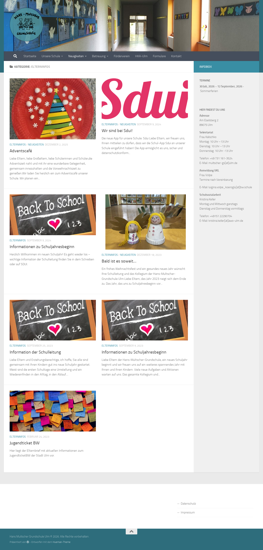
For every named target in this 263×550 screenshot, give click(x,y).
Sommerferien (209, 91)
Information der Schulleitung (35, 352)
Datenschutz (188, 503)
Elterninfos (18, 144)
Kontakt (176, 56)
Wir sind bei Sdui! (117, 130)
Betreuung (99, 56)
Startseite (29, 56)
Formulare (159, 56)
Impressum (188, 512)
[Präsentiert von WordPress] (28, 542)
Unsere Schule (51, 56)
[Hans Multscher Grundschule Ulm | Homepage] (26, 24)
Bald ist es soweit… (119, 261)
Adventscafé (21, 150)
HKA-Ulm (141, 56)
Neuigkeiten (76, 56)
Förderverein (122, 56)
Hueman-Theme (61, 542)
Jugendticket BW (24, 443)
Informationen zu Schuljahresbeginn (42, 246)
